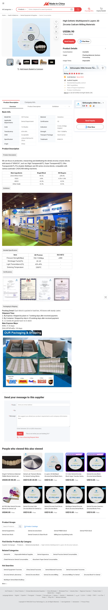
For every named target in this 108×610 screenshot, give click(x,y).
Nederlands (70, 595)
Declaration (76, 602)
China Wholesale (52, 591)
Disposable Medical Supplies (24, 554)
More (4, 584)
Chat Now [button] (85, 41)
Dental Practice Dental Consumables (65, 554)
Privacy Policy (85, 602)
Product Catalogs (32, 526)
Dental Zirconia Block (32, 575)
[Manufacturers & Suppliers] (54, 4)
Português (31, 595)
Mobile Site (51, 593)
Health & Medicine (13, 15)
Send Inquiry (69, 41)
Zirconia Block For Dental (92, 575)
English (17, 595)
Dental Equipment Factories (13, 570)
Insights (58, 593)
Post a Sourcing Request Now (28, 437)
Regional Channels (85, 591)
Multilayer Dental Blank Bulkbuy (14, 580)
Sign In (66, 93)
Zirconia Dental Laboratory (12, 575)
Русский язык (47, 595)
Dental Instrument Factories (75, 570)
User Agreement (65, 602)
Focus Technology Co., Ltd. (40, 602)
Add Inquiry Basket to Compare (31, 69)
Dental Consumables (45, 15)
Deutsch (62, 595)
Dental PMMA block (60, 531)
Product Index (97, 591)
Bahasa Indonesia (61, 597)
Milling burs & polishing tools (63, 534)
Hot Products (9, 591)
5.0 (83, 106)
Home (4, 15)
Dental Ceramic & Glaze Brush (37, 534)
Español (23, 595)
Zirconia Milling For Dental (71, 575)
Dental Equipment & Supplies (28, 15)
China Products (19, 591)
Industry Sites (74, 591)
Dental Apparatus (43, 554)
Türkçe (44, 597)
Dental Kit (7, 554)
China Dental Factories (33, 570)
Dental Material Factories (53, 570)
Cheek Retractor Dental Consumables (16, 559)
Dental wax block (7, 534)
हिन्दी (94, 595)
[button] (65, 106)
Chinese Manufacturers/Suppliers (35, 591)
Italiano (55, 595)
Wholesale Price (63, 591)
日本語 (89, 595)
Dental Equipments (8, 531)
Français (38, 595)
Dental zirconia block (35, 531)
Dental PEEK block (86, 531)
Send (20, 434)
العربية (77, 595)
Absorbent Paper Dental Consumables (45, 559)
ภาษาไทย (100, 595)
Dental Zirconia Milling (51, 575)
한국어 (83, 595)
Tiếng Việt (51, 597)
